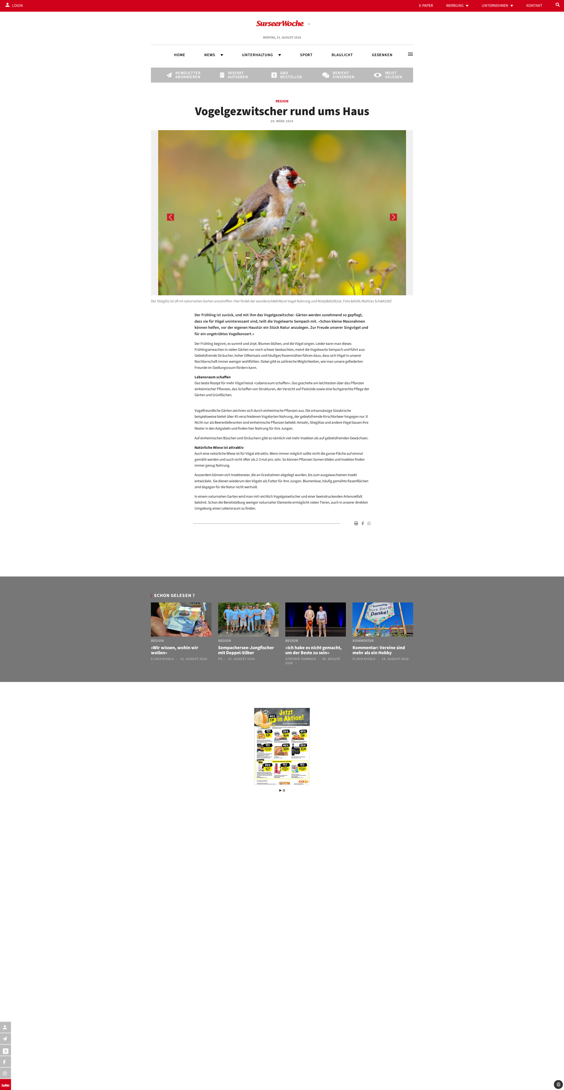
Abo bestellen (287, 75)
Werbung (455, 5)
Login (17, 5)
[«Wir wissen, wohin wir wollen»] (181, 620)
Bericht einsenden (340, 75)
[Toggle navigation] (410, 54)
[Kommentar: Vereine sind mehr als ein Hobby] (382, 620)
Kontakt (534, 5)
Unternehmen (495, 5)
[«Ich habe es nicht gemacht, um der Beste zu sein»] (315, 620)
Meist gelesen (392, 75)
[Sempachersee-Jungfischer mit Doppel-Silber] (248, 620)
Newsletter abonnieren (182, 75)
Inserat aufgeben (235, 75)
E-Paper (426, 5)
